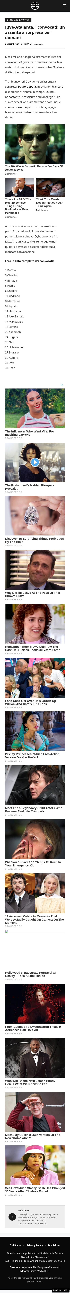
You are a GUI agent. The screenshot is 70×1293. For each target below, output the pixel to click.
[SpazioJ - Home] (35, 6)
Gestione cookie (60, 1290)
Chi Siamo (16, 1245)
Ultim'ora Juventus (18, 20)
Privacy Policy (35, 1245)
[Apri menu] (65, 6)
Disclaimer (54, 1245)
